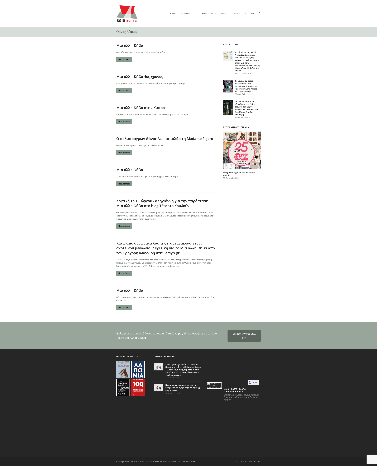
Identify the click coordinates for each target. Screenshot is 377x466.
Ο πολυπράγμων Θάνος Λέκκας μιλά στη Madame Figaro (164, 138)
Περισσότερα (124, 59)
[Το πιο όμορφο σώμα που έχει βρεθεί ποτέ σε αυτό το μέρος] (123, 387)
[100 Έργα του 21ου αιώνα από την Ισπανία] (138, 387)
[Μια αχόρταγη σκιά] (123, 369)
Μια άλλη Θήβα (129, 45)
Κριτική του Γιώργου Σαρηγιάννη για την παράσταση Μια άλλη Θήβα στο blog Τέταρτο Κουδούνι (162, 203)
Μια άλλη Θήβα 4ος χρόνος (139, 76)
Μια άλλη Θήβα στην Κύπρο (140, 107)
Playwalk (191, 461)
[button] (260, 13)
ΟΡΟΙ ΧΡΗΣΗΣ (255, 461)
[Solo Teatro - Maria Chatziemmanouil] (214, 385)
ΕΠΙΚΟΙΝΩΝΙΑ (240, 461)
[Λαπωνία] (138, 369)
